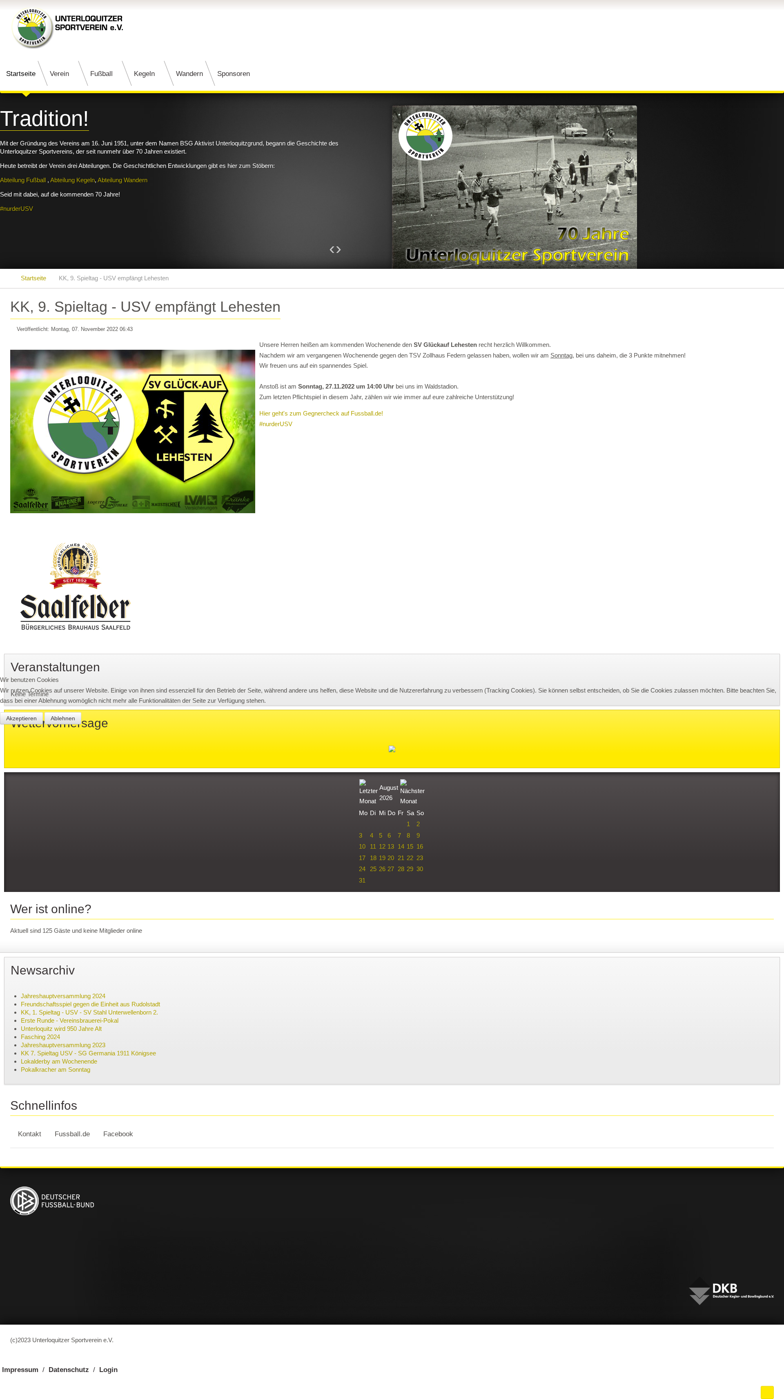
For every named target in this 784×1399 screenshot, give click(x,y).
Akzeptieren (21, 718)
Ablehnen (63, 718)
